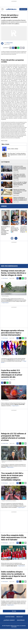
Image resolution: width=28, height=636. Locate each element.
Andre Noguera (5, 278)
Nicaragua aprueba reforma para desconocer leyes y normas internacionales (12, 332)
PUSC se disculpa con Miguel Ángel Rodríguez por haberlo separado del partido (20, 183)
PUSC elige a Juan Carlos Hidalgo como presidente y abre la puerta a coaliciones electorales (19, 176)
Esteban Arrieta (5, 443)
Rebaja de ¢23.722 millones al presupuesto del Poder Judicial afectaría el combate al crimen (13, 437)
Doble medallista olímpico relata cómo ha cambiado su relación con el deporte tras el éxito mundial (13, 575)
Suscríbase (21, 620)
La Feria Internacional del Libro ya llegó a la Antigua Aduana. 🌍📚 (15, 229)
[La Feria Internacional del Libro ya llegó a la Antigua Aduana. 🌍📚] (15, 217)
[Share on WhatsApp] (18, 48)
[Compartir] (23, 48)
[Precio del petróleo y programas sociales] (14, 33)
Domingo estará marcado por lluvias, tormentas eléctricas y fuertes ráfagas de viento (13, 273)
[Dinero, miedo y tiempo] (4, 149)
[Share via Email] (21, 48)
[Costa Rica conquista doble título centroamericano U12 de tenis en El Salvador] (13, 552)
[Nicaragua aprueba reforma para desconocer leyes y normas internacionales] (13, 348)
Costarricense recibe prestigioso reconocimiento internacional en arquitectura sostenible (19, 168)
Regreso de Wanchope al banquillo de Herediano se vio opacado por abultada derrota (20, 199)
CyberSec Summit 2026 (19, 404)
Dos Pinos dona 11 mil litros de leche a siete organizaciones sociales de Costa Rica (17, 155)
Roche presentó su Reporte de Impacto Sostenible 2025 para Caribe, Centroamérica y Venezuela (5, 230)
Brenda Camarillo (6, 379)
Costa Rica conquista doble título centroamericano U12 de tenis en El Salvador (13, 537)
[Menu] (2, 9)
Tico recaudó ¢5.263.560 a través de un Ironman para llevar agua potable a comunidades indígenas (12, 476)
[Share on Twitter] (16, 48)
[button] (23, 9)
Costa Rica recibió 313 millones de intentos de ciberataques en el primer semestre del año (11, 373)
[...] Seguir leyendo (5, 302)
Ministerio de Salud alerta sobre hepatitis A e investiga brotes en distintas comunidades (19, 191)
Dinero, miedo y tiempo (13, 148)
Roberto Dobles (9, 42)
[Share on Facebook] (13, 48)
